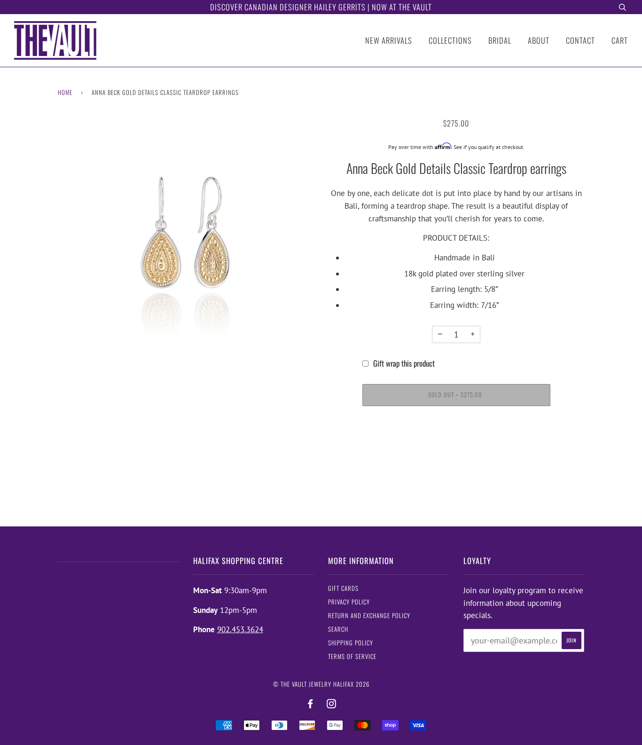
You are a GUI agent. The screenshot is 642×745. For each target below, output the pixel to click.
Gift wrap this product (404, 363)
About (538, 40)
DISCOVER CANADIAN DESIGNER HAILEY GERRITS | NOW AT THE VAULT (321, 7)
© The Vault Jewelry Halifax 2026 (321, 684)
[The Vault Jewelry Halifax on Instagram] (332, 704)
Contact (580, 40)
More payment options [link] (456, 448)
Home (65, 92)
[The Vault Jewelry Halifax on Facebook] (310, 704)
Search (338, 629)
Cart (619, 40)
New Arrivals (388, 40)
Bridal (499, 40)
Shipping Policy (350, 642)
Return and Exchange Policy (369, 615)
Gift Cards (343, 588)
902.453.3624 (240, 629)
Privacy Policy (349, 601)
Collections (450, 40)
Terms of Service (352, 656)
